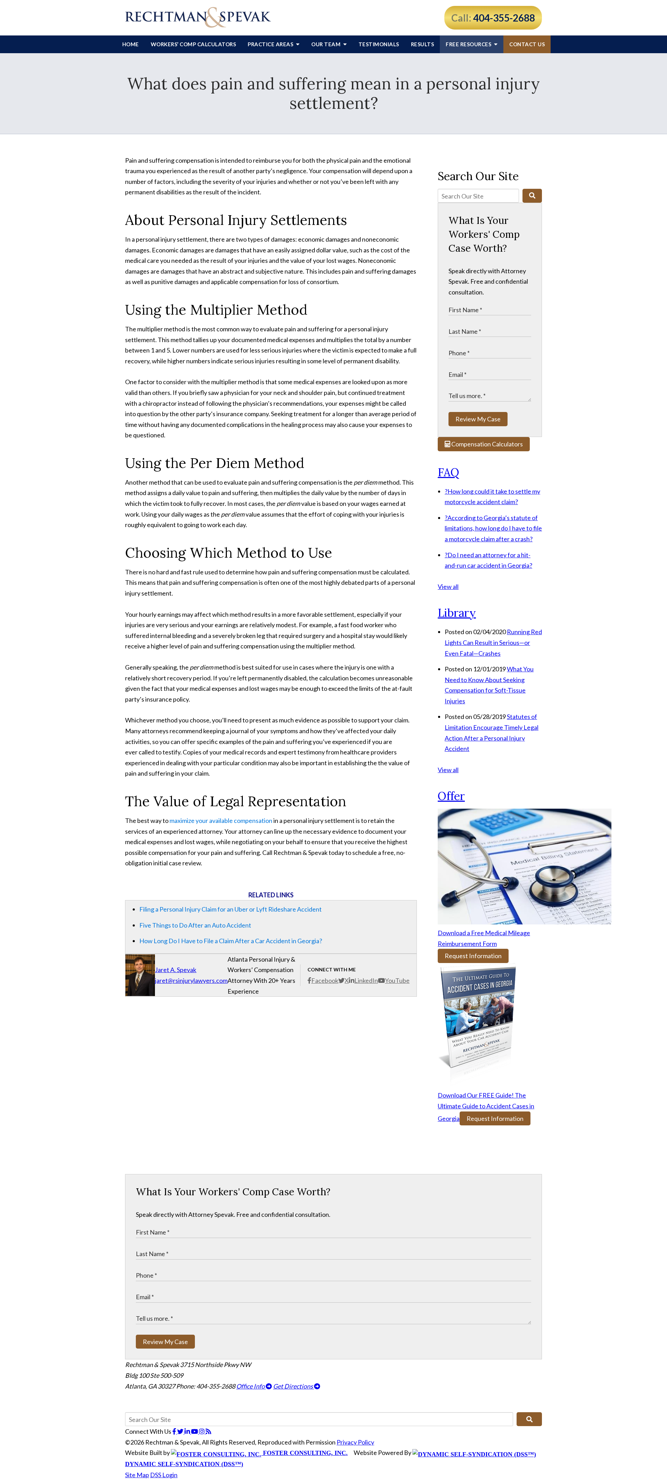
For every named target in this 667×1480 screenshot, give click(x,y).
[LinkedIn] (187, 1431)
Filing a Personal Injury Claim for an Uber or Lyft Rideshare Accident (230, 909)
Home (130, 44)
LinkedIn (366, 980)
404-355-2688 (504, 18)
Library (457, 613)
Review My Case (478, 419)
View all (448, 586)
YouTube (397, 980)
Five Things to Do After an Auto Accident (195, 925)
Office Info (251, 1386)
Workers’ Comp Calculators (193, 44)
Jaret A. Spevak (175, 969)
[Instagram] (202, 1431)
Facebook (324, 980)
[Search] (532, 196)
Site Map (137, 1475)
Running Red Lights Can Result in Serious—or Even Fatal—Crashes (493, 642)
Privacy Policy (355, 1442)
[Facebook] (174, 1431)
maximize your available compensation (221, 820)
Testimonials (379, 44)
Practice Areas (271, 44)
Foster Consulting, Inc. (304, 1452)
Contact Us (527, 44)
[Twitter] (180, 1431)
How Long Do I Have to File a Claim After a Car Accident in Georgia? (230, 941)
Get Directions (293, 1386)
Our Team (326, 44)
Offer (451, 796)
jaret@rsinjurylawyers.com (191, 980)
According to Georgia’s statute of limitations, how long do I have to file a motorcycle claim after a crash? (493, 528)
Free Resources (469, 44)
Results (422, 44)
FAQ (448, 472)
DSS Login (164, 1475)
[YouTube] (195, 1431)
